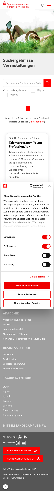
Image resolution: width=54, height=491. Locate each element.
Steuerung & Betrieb (13, 329)
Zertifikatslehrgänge (13, 368)
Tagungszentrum (17, 377)
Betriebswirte (9, 359)
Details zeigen (37, 276)
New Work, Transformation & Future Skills (24, 339)
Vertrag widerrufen (19, 450)
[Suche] (43, 5)
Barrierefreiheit (41, 474)
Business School (17, 348)
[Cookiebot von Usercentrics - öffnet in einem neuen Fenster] (31, 186)
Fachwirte (8, 354)
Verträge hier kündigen (20, 459)
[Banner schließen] (49, 186)
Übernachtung (10, 410)
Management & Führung (15, 334)
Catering (7, 406)
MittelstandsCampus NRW (24, 425)
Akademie (11, 313)
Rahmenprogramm (12, 415)
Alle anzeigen (37, 121)
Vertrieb (7, 324)
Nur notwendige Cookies (27, 303)
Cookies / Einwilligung (13, 478)
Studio (6, 387)
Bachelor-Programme (14, 364)
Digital (6, 391)
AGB (5, 474)
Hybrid (6, 396)
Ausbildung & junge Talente (17, 320)
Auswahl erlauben (27, 294)
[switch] (46, 246)
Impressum (14, 474)
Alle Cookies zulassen (27, 285)
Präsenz (7, 401)
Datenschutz (27, 474)
